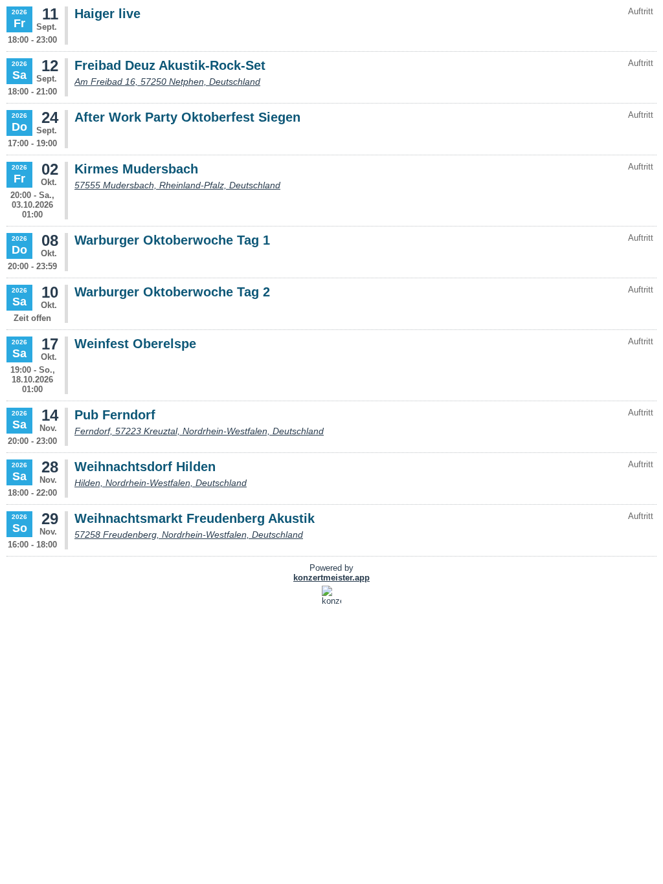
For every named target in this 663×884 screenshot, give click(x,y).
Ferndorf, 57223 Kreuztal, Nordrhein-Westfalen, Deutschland (199, 431)
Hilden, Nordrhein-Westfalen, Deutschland (160, 483)
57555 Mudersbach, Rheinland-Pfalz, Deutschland (177, 185)
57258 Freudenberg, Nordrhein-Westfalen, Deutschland (188, 534)
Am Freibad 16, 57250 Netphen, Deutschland (167, 81)
